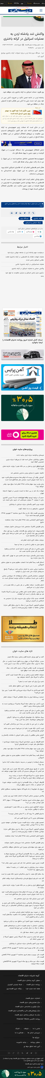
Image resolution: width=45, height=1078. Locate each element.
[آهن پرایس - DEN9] (22, 377)
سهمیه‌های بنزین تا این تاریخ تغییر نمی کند (29, 818)
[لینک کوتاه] (33, 213)
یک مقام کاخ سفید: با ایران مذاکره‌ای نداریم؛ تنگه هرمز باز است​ (22, 874)
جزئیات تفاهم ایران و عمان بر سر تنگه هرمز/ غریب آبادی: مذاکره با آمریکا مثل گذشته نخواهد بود (25, 676)
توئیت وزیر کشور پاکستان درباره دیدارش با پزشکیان (26, 504)
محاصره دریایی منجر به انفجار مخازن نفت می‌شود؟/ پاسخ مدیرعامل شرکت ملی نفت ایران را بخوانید (24, 570)
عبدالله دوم (24, 218)
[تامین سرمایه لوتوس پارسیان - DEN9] (22, 408)
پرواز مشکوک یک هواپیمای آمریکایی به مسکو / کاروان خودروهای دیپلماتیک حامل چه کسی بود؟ (25, 718)
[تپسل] (2, 142)
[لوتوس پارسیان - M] (22, 1073)
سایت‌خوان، (34, 204)
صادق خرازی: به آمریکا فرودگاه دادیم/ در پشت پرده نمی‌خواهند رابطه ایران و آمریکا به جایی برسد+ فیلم (26, 776)
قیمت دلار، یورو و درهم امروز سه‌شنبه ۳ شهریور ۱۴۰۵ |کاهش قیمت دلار (23, 956)
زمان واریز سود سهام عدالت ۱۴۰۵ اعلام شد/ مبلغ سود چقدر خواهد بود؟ (23, 485)
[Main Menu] (41, 10)
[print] (12, 213)
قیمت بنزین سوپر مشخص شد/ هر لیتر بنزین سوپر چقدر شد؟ (23, 863)
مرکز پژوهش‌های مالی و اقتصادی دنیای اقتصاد (24, 1011)
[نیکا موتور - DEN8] (22, 354)
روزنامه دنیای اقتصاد (33, 984)
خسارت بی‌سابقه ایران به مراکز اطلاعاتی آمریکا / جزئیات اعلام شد (24, 698)
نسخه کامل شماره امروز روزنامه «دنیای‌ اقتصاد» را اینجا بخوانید (23, 341)
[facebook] (29, 213)
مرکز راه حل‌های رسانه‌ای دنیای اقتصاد (27, 1015)
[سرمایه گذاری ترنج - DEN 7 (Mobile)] (22, 21)
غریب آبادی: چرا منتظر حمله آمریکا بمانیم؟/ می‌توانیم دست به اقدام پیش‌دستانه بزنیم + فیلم (23, 705)
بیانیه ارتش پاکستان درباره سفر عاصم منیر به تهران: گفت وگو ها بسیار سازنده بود (23, 557)
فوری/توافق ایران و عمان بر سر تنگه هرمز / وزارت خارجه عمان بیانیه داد (23, 467)
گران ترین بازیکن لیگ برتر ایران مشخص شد (29, 899)
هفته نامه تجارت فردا (33, 989)
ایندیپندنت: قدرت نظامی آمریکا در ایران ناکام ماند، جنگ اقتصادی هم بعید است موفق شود (25, 669)
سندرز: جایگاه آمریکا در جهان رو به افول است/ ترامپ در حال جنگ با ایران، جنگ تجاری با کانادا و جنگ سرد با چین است (23, 662)
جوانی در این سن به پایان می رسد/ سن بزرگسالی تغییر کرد (24, 724)
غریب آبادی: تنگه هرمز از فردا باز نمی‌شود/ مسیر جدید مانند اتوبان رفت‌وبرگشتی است (24, 729)
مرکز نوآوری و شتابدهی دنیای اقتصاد (27, 1006)
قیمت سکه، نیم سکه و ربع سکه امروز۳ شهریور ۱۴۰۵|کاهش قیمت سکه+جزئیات (23, 962)
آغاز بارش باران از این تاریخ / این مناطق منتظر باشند (26, 686)
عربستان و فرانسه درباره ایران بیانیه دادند (30, 455)
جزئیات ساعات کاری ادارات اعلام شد (32, 540)
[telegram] (16, 213)
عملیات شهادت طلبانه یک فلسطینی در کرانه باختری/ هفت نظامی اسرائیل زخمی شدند (25, 258)
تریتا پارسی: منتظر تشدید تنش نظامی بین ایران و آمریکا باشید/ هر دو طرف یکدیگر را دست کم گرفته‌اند (23, 593)
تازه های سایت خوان (22, 651)
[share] (18, 1053)
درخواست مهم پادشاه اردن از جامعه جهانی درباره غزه (26, 252)
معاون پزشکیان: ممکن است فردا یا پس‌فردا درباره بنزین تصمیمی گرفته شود (25, 460)
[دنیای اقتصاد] (20, 10)
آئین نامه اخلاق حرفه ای (32, 1046)
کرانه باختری (38, 218)
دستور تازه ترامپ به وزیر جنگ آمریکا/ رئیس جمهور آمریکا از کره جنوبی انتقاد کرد (23, 938)
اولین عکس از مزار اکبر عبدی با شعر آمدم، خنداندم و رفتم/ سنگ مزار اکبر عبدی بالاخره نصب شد (24, 550)
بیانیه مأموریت (21, 1042)
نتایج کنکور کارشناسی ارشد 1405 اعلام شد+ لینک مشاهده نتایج (24, 837)
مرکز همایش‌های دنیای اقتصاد (30, 1002)
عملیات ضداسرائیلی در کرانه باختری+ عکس (29, 264)
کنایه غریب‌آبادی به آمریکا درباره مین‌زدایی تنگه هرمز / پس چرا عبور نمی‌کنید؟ (23, 691)
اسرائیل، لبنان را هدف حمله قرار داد (32, 932)
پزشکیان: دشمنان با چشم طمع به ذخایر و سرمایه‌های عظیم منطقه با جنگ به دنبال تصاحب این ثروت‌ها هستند (24, 927)
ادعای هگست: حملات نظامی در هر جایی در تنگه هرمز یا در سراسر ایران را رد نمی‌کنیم (24, 586)
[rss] (22, 1053)
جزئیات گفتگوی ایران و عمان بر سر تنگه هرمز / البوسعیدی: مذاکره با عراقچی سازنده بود (24, 808)
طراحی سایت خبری (35, 1067)
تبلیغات (26, 1028)
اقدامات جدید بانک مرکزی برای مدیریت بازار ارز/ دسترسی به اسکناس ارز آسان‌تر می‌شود (24, 599)
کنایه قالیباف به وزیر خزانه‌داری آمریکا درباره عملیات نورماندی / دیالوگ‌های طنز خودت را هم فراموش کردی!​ (23, 743)
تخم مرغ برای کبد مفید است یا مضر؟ (31, 681)
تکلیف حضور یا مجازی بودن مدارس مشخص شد (27, 473)
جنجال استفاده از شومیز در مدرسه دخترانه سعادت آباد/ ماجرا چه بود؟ (23, 763)
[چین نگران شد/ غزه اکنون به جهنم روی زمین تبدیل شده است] (37, 112)
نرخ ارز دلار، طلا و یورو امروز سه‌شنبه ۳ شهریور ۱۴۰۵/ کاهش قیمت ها (23, 949)
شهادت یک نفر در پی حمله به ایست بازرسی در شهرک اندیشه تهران (23, 492)
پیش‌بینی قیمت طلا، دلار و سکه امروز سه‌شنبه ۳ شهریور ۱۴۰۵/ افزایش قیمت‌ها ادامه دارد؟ (22, 514)
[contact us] (13, 1053)
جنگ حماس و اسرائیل (33, 223)
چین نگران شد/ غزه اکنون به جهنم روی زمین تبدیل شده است (17, 112)
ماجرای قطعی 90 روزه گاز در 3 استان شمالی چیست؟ (26, 814)
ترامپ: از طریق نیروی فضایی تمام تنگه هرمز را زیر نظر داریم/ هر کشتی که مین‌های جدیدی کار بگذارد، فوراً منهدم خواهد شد (23, 770)
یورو (15, 3)
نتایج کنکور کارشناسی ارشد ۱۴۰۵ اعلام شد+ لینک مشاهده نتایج (24, 521)
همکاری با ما (19, 1033)
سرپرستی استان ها (34, 1033)
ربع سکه (37, 3)
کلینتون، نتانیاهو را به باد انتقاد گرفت (31, 509)
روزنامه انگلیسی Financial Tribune (28, 1019)
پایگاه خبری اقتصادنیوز (14, 989)
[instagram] (36, 1053)
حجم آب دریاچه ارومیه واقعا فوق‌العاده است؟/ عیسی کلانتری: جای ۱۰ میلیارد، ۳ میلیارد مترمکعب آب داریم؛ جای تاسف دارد (23, 499)
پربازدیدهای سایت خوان (22, 449)
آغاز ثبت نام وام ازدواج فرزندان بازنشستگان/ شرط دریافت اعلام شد (23, 879)
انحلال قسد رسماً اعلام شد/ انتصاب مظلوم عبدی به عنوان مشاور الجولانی (22, 563)
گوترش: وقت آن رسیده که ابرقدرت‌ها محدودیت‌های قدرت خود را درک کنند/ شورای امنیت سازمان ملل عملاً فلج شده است (23, 478)
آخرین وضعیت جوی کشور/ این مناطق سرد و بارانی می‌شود (23, 921)
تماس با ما (36, 1028)
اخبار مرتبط (22, 247)
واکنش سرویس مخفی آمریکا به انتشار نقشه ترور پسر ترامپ (23, 796)
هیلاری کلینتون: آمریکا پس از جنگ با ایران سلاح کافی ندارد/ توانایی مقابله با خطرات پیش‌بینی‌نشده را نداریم (24, 606)
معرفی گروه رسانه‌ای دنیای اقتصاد (28, 980)
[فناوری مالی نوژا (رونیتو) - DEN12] (22, 629)
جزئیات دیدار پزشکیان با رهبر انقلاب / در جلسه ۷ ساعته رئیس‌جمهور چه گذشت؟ (25, 868)
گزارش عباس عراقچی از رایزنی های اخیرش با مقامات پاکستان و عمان (23, 736)
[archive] (9, 1053)
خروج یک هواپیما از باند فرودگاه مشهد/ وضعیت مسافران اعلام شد (22, 790)
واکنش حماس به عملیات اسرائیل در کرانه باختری (28, 268)
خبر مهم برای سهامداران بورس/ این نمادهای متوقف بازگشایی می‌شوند (23, 848)
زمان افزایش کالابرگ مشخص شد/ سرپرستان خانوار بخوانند (24, 527)
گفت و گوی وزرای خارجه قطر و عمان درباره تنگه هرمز (26, 657)
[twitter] (25, 213)
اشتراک (17, 1028)
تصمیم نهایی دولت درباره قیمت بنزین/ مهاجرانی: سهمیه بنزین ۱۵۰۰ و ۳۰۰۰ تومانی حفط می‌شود (22, 823)
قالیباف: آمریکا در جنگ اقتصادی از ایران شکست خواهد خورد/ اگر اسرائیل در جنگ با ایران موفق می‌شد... (23, 783)
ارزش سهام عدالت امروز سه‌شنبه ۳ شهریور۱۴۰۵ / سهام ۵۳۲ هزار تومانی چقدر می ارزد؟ (23, 801)
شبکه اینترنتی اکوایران (15, 984)
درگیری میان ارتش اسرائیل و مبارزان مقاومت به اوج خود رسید (24, 274)
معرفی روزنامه (35, 1042)
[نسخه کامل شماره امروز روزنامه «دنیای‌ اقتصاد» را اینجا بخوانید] (22, 323)
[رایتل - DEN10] (22, 435)
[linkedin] (20, 213)
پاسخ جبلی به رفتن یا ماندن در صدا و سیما (29, 544)
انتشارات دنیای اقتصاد (33, 998)
